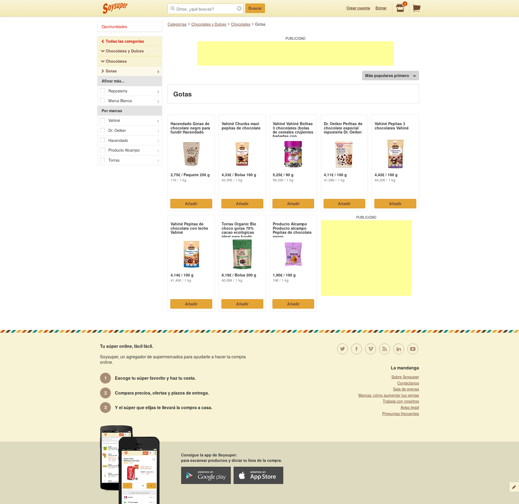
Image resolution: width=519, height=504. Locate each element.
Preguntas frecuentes (400, 413)
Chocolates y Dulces (208, 24)
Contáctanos (408, 383)
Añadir (191, 203)
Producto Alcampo (133, 150)
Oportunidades (114, 26)
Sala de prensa (406, 389)
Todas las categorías (125, 41)
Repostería (133, 91)
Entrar (381, 8)
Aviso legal (410, 407)
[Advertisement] (295, 53)
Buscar (255, 8)
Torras (133, 160)
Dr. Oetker (133, 130)
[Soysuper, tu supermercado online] (115, 8)
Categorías (177, 24)
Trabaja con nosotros (401, 401)
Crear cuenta (358, 8)
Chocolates (240, 24)
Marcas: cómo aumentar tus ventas (388, 395)
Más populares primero (387, 75)
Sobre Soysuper (405, 376)
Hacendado (133, 140)
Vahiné (133, 120)
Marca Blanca (133, 101)
